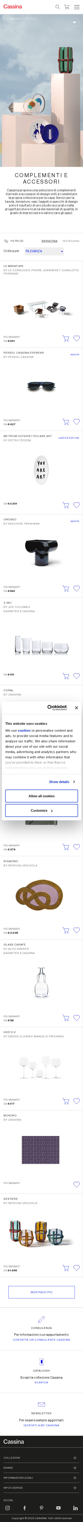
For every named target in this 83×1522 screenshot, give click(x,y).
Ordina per (11, 251)
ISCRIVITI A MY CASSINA (41, 1425)
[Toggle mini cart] (67, 6)
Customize (39, 810)
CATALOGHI (41, 1370)
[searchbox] (58, 7)
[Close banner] (76, 707)
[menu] (76, 7)
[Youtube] (58, 1511)
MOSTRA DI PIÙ (41, 1292)
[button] (76, 7)
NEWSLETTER (41, 1413)
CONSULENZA (41, 1328)
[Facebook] (25, 1511)
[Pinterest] (42, 1511)
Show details (59, 782)
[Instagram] (8, 1511)
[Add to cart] (66, 338)
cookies (24, 730)
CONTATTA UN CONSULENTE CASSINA (41, 1339)
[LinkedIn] (75, 1511)
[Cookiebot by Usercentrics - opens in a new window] (49, 708)
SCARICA (41, 1382)
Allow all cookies (42, 796)
